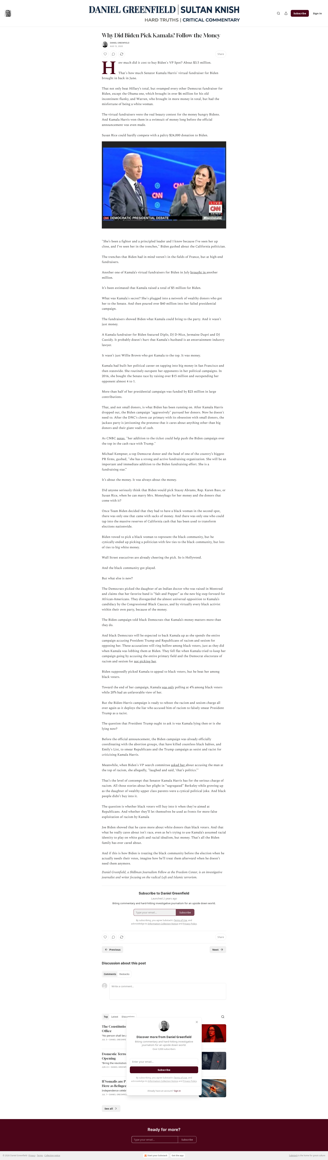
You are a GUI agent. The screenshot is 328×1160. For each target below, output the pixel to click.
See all (109, 1108)
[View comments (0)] (113, 54)
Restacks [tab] (124, 974)
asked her (178, 765)
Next (215, 949)
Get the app (178, 1155)
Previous (114, 949)
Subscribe (299, 13)
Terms (40, 1155)
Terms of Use (180, 1077)
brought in (198, 272)
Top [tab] (106, 1016)
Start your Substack (157, 1155)
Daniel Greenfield (119, 43)
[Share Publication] (286, 13)
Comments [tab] (110, 974)
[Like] (105, 54)
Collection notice (52, 1155)
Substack (293, 1155)
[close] (197, 1022)
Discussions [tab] (128, 1016)
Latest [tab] (114, 1016)
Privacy (32, 1155)
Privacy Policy (190, 1081)
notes (121, 438)
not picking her (145, 661)
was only (168, 687)
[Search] (278, 13)
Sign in (317, 13)
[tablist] (116, 974)
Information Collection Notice (163, 1081)
